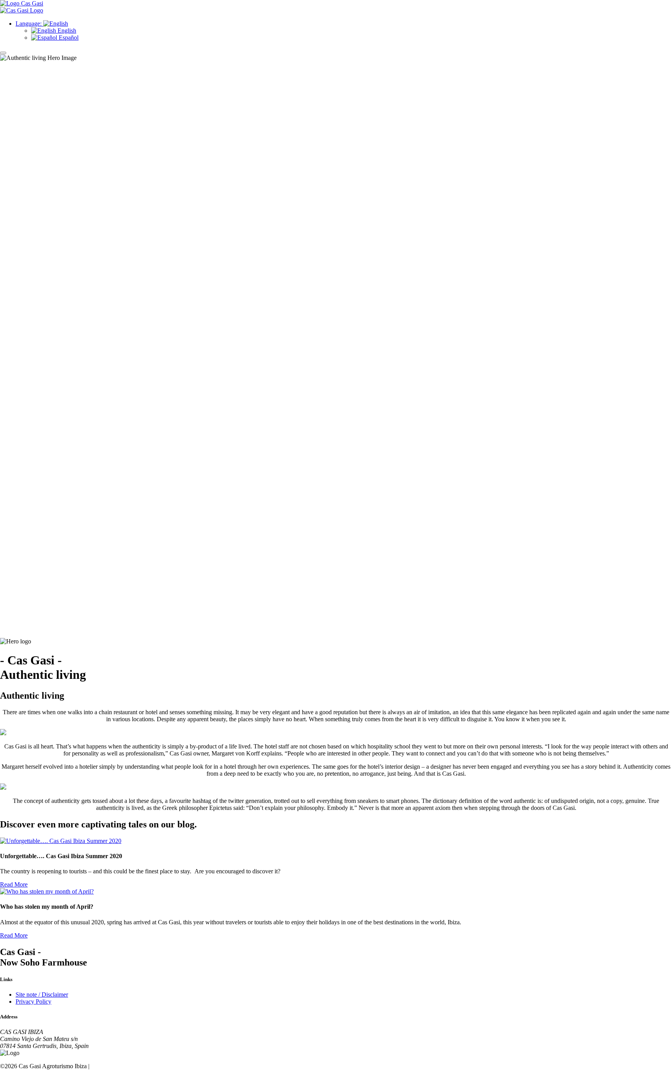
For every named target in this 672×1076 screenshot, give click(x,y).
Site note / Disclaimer (42, 994)
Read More (14, 884)
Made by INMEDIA (116, 1066)
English (66, 30)
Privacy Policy (33, 1001)
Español (68, 37)
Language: (29, 23)
